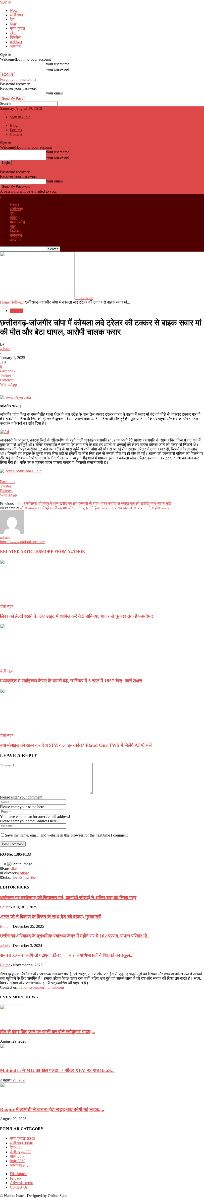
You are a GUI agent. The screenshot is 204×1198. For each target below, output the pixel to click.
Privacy (16, 1178)
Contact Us (19, 1187)
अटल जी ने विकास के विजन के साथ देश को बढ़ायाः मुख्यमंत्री (50, 916)
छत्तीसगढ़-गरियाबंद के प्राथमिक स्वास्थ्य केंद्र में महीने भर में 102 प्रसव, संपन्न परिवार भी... (75, 935)
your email (54, 93)
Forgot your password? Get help (25, 167)
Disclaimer (18, 1174)
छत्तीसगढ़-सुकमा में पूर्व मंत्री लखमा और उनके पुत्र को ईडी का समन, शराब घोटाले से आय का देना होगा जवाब (93, 508)
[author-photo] (12, 533)
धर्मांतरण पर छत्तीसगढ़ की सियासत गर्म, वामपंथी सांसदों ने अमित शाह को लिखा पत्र (68, 897)
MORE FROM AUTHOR (63, 551)
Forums (16, 130)
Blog (14, 125)
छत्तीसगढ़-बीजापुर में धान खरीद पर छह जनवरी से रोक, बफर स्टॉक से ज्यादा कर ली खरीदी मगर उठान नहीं (97, 503)
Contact (16, 134)
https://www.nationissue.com (22, 542)
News (14, 10)
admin (5, 349)
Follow (23, 873)
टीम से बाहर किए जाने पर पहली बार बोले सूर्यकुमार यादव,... (47, 1031)
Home (5, 302)
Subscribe (28, 877)
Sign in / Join (20, 117)
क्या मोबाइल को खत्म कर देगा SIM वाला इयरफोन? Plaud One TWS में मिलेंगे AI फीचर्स (76, 745)
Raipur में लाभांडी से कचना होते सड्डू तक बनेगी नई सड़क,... (52, 1109)
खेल (13, 33)
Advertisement (21, 1183)
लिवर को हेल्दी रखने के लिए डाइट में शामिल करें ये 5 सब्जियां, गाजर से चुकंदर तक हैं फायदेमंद (76, 616)
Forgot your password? (18, 79)
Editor (5, 907)
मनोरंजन (16, 42)
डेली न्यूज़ (17, 302)
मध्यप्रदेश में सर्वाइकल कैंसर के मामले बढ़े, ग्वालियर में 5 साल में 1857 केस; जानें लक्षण (71, 680)
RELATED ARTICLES (20, 551)
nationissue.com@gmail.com (41, 987)
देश (12, 19)
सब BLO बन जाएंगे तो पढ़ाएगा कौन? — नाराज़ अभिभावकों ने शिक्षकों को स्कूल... (67, 955)
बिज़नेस (15, 37)
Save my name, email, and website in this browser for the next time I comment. (67, 835)
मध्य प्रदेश (17, 28)
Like (13, 868)
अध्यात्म (15, 46)
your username (57, 64)
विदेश (13, 24)
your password (57, 69)
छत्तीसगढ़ (16, 15)
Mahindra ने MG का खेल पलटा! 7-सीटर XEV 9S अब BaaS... (57, 1070)
